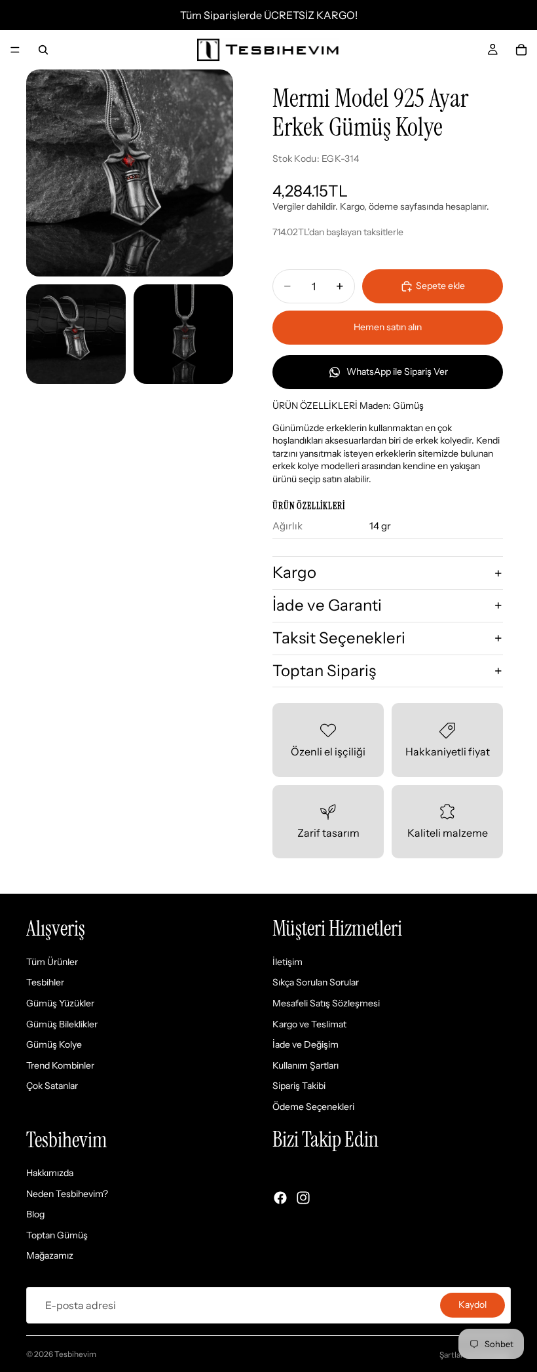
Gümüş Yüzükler (60, 1003)
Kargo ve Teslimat (309, 1024)
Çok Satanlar (52, 1086)
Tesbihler (45, 983)
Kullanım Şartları (305, 1065)
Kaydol (472, 1304)
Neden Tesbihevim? (67, 1194)
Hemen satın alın (388, 327)
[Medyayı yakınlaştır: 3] (183, 334)
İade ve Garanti (327, 605)
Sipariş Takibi (298, 1086)
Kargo (294, 572)
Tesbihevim (75, 1354)
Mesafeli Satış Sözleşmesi (326, 1003)
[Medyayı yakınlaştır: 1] (129, 172)
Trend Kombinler (60, 1065)
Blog (35, 1215)
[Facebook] (280, 1198)
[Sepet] (521, 49)
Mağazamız (49, 1256)
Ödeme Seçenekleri (313, 1107)
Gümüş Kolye (54, 1045)
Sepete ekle (440, 286)
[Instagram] (303, 1198)
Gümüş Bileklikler (62, 1024)
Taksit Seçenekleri (338, 637)
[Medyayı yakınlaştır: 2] (76, 334)
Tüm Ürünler (52, 962)
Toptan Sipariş (324, 670)
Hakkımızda (49, 1173)
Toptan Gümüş (57, 1235)
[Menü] (15, 50)
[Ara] (43, 49)
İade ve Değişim (305, 1045)
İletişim (287, 962)
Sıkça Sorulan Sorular (315, 983)
